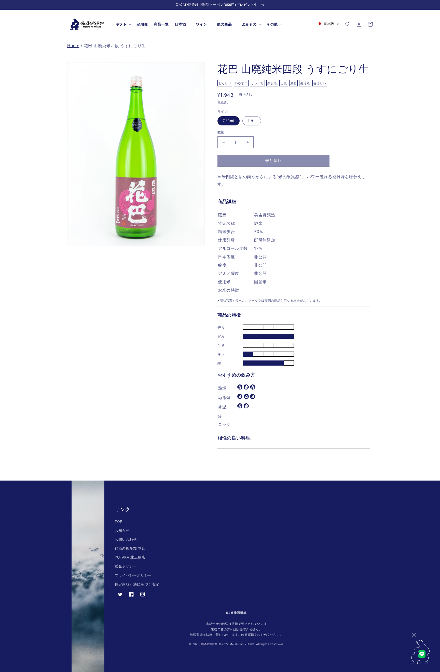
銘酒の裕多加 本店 (130, 548)
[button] (123, 24)
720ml (228, 121)
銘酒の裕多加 (209, 643)
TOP (118, 521)
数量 (220, 132)
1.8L (252, 121)
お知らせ (122, 530)
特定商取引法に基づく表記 (137, 584)
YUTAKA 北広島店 (130, 557)
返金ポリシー (126, 566)
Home (73, 45)
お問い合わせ (126, 539)
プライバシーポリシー (133, 575)
